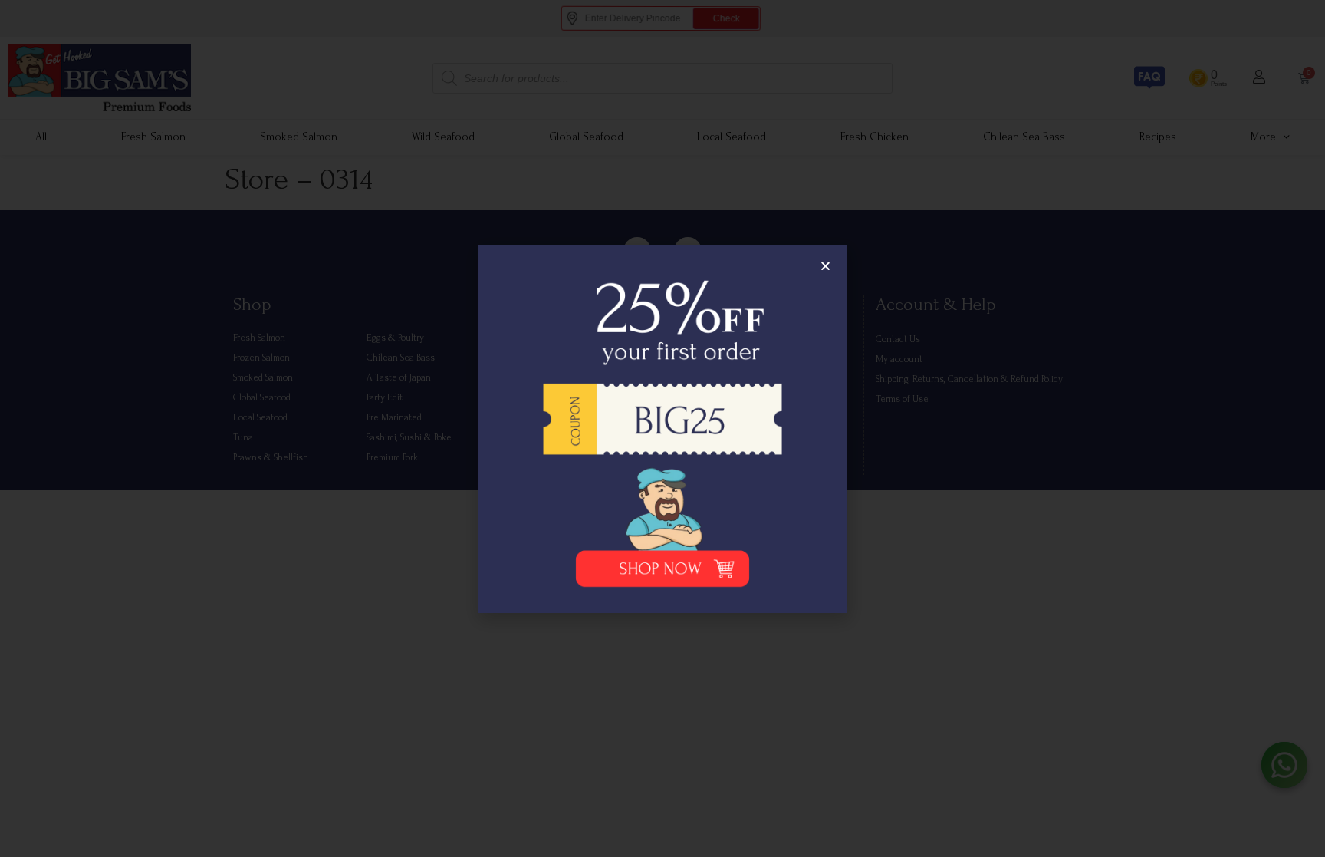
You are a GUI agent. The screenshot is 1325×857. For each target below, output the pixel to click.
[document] (662, 428)
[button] (825, 266)
